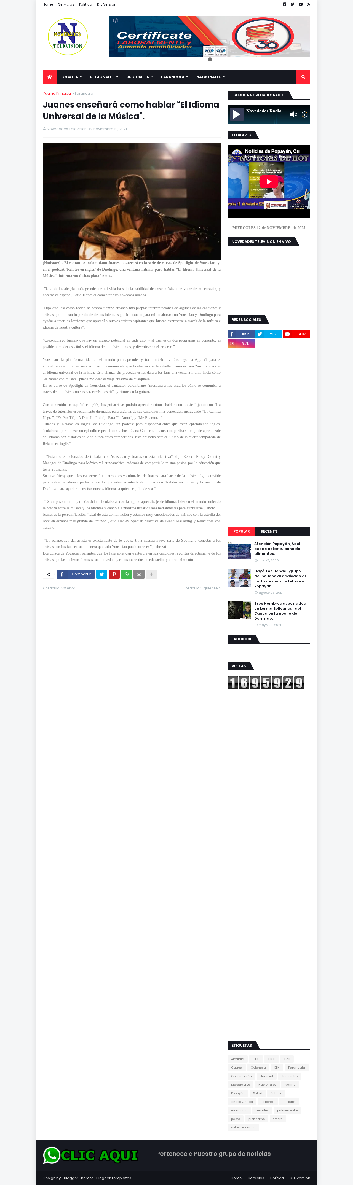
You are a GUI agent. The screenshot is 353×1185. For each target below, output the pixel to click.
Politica (85, 4)
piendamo (256, 1119)
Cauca (236, 1067)
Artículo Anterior (60, 588)
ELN (277, 1067)
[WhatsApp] (126, 574)
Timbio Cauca (242, 1102)
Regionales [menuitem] (102, 77)
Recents (269, 531)
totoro (277, 1119)
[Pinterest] (114, 574)
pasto (235, 1119)
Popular (241, 531)
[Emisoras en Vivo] (304, 114)
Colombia (258, 1067)
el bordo (267, 1102)
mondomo (239, 1110)
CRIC (271, 1059)
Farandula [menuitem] (172, 77)
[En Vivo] (237, 114)
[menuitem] (50, 77)
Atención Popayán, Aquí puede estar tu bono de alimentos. (277, 548)
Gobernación (241, 1076)
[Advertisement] (269, 437)
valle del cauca (243, 1127)
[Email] (139, 574)
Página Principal (57, 93)
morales (262, 1110)
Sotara (276, 1093)
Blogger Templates (113, 1178)
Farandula (84, 93)
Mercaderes (240, 1084)
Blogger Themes (79, 1178)
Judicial (266, 1076)
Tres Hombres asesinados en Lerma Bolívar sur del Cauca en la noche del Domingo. (280, 611)
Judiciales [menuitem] (138, 77)
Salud (257, 1093)
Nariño (290, 1084)
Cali (287, 1059)
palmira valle (287, 1110)
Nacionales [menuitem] (208, 77)
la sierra (289, 1102)
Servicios (66, 4)
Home (48, 4)
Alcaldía (237, 1059)
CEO (256, 1059)
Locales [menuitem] (69, 77)
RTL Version (106, 4)
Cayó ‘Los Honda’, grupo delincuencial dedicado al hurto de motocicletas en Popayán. (280, 579)
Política (277, 1178)
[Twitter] (101, 574)
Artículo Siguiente (202, 588)
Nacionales (267, 1084)
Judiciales (290, 1076)
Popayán (238, 1093)
